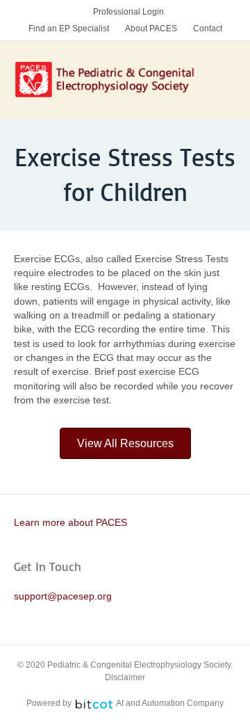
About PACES (151, 28)
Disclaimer (125, 677)
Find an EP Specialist (68, 28)
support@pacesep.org (63, 596)
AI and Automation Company (170, 703)
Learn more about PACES (70, 522)
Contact (207, 28)
